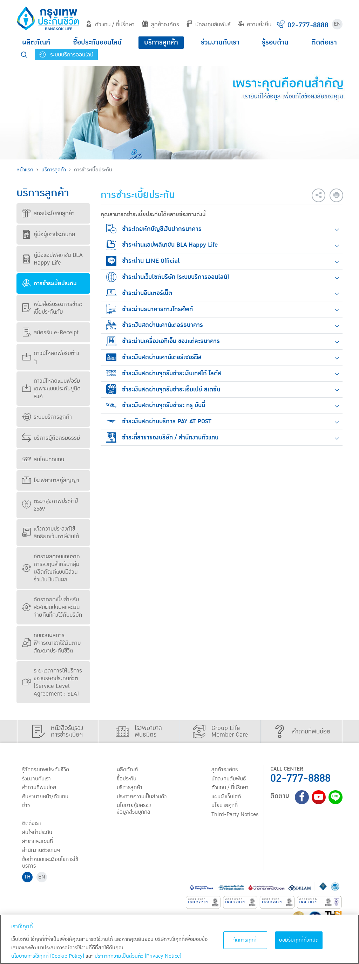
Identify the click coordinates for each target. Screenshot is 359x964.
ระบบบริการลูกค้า (53, 417)
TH (27, 877)
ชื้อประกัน (126, 778)
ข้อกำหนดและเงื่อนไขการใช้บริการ (50, 862)
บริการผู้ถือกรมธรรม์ (57, 438)
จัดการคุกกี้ (245, 940)
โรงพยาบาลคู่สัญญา (56, 480)
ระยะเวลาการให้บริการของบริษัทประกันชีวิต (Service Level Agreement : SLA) (58, 682)
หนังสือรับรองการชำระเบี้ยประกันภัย (58, 308)
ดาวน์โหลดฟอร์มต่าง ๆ (56, 357)
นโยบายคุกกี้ (224, 805)
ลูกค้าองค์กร (165, 24)
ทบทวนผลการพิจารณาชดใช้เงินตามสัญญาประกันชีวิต (57, 643)
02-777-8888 (300, 778)
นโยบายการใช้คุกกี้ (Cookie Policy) (47, 956)
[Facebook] (302, 797)
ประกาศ (142, 796)
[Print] (336, 195)
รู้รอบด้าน (275, 42)
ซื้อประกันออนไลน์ (97, 42)
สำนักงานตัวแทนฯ (41, 850)
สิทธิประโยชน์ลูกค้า (54, 213)
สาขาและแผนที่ (37, 841)
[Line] (335, 797)
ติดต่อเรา (324, 42)
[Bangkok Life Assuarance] (48, 18)
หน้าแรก (24, 170)
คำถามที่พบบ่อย (39, 787)
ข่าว (26, 805)
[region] (179, 939)
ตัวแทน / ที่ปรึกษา (115, 24)
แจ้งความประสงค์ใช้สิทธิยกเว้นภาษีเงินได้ (56, 532)
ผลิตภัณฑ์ (36, 42)
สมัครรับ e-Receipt (56, 332)
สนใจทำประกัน (37, 832)
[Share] (318, 195)
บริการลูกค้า (161, 42)
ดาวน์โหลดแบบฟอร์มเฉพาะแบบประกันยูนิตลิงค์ (57, 388)
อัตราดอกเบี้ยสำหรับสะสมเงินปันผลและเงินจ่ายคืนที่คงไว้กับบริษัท (58, 607)
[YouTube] (319, 797)
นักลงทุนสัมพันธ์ (213, 24)
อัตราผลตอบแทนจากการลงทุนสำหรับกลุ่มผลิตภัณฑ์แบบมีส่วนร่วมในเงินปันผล (57, 568)
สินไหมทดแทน (49, 459)
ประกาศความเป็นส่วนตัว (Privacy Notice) (138, 956)
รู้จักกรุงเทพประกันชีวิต (45, 769)
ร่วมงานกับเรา (220, 42)
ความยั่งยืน (259, 24)
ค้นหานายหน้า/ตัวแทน (45, 796)
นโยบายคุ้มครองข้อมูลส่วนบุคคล (134, 808)
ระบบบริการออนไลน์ (70, 54)
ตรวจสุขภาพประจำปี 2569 (56, 505)
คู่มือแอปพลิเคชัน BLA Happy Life (58, 259)
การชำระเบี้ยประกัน (55, 283)
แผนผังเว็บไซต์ (226, 796)
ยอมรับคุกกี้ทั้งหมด (299, 940)
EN (337, 24)
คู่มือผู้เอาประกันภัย (54, 234)
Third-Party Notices (235, 814)
